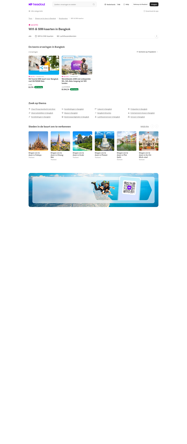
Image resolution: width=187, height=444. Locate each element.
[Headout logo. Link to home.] (37, 4)
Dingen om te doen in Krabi (78, 154)
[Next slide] (156, 36)
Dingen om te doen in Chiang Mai (57, 155)
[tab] (30, 36)
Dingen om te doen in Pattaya (35, 154)
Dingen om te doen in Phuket (101, 154)
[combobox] (75, 4)
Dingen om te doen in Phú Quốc (122, 155)
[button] (36, 11)
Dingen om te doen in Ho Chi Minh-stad (145, 155)
